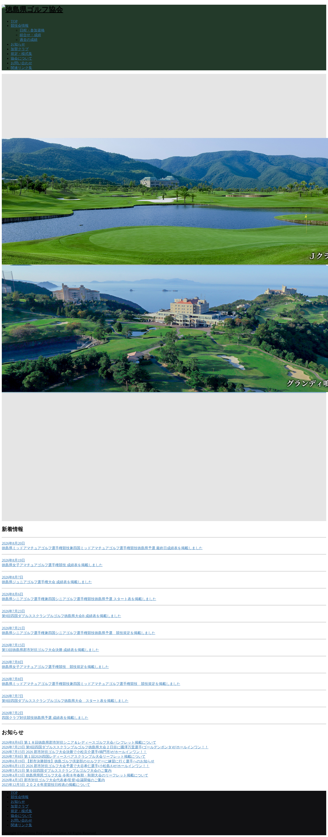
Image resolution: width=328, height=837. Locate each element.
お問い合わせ (21, 63)
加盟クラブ (20, 49)
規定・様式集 (21, 54)
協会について (21, 58)
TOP (14, 21)
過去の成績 (28, 40)
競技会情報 (20, 25)
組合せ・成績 (30, 35)
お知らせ (18, 44)
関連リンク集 (21, 68)
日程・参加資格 (32, 30)
